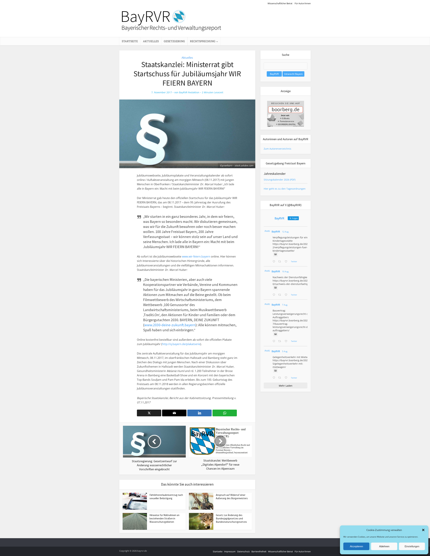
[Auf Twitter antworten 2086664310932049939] (274, 295)
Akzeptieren (356, 546)
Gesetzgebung (174, 41)
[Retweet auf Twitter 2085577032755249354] (280, 341)
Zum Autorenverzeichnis (277, 148)
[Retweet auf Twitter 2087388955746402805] (280, 262)
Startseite (130, 41)
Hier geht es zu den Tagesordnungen (285, 188)
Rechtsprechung (202, 41)
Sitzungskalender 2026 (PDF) (279, 179)
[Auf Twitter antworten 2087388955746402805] (274, 262)
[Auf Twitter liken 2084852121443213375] (287, 378)
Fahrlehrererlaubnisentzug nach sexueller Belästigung (166, 496)
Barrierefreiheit (258, 551)
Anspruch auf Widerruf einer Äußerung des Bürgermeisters (232, 496)
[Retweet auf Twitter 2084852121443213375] (280, 378)
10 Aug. (285, 271)
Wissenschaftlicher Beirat (280, 3)
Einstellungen (412, 546)
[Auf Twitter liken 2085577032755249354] (287, 341)
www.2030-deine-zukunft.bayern (170, 325)
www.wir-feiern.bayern (196, 256)
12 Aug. (285, 231)
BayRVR (276, 231)
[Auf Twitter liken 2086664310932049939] (287, 295)
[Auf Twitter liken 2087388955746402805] (287, 262)
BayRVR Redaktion (189, 92)
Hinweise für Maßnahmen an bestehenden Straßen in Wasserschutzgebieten (164, 518)
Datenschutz (243, 551)
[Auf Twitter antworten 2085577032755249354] (274, 341)
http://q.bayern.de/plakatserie (181, 344)
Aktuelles (151, 41)
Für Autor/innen (303, 3)
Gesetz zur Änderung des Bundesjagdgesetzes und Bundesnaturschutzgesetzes (231, 518)
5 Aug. (285, 351)
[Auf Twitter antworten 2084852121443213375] (274, 378)
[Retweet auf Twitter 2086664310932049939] (280, 295)
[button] (423, 530)
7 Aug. (285, 304)
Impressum (229, 551)
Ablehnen (384, 546)
